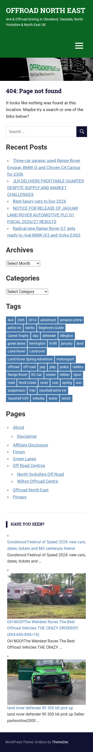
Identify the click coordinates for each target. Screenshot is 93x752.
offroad (13, 367)
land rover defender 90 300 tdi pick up (40, 708)
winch (66, 398)
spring (67, 383)
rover (44, 383)
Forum (19, 451)
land (80, 343)
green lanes (16, 343)
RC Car (36, 375)
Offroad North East (31, 489)
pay (42, 367)
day (35, 336)
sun (79, 383)
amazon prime (71, 320)
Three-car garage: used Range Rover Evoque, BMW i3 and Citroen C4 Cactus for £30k (43, 167)
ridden (64, 375)
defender (49, 336)
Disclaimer (27, 436)
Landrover (37, 351)
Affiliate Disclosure (30, 445)
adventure (48, 320)
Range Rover (17, 375)
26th (21, 320)
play (52, 367)
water (53, 398)
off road (29, 367)
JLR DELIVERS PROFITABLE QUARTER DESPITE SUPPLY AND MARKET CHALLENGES (45, 187)
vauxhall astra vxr (52, 390)
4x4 (10, 320)
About (18, 427)
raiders (78, 367)
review (51, 375)
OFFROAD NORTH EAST (45, 10)
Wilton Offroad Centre (37, 481)
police (64, 367)
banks (30, 328)
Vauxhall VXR (18, 398)
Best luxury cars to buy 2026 (39, 201)
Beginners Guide (51, 328)
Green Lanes (24, 458)
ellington (66, 336)
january (67, 343)
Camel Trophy (18, 336)
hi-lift (53, 343)
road (11, 383)
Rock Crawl (27, 383)
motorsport (65, 359)
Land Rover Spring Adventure (30, 359)
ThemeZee (60, 742)
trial (32, 390)
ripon (77, 375)
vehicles (38, 398)
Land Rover (16, 351)
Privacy (20, 496)
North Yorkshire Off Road (40, 474)
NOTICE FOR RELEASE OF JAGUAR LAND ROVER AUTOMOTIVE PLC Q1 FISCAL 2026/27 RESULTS (42, 215)
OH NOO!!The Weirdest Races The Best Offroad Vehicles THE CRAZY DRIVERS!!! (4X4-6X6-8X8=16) (42, 628)
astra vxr (14, 328)
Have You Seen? (27, 524)
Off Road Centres (29, 465)
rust (55, 383)
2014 (32, 320)
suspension (16, 390)
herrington (37, 343)
